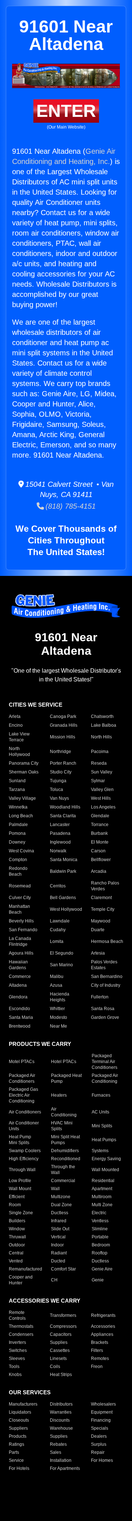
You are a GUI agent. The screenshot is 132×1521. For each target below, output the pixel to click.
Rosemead (20, 885)
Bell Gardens (63, 897)
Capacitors (61, 1334)
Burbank (99, 833)
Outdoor (17, 1244)
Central (16, 1253)
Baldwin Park (63, 871)
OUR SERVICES (30, 1392)
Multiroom (101, 1196)
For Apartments (65, 1468)
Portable (100, 1236)
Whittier (57, 1008)
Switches (18, 1350)
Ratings (16, 1444)
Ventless (100, 1220)
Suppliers (18, 1428)
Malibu (56, 976)
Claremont (101, 897)
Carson (98, 850)
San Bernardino (106, 976)
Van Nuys (59, 798)
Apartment (102, 1188)
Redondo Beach (18, 871)
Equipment (102, 1412)
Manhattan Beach (19, 909)
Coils (55, 1366)
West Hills (101, 798)
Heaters (59, 1095)
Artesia (98, 953)
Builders (17, 1220)
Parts (14, 1452)
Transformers (63, 1315)
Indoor (57, 1244)
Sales (55, 1452)
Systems (100, 1150)
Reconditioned (65, 1158)
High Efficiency (23, 1158)
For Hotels (19, 1468)
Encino (16, 725)
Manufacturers (23, 1404)
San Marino (61, 964)
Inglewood (60, 842)
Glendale (100, 815)
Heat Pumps (104, 1139)
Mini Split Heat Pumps (65, 1139)
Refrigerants (103, 1315)
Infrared (58, 1220)
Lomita (56, 941)
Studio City (61, 772)
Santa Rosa (102, 1008)
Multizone (60, 1196)
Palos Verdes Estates (104, 964)
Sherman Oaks (23, 772)
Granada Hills (63, 725)
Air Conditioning (64, 1112)
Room (15, 1204)
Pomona (17, 833)
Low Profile (20, 1180)
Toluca (56, 789)
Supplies (58, 1342)
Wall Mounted (105, 1169)
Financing (101, 1420)
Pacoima (100, 751)
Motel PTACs (21, 1061)
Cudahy (58, 929)
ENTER (66, 111)
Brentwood (19, 1026)
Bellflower (101, 859)
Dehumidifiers (65, 1150)
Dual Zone (61, 1204)
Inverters (17, 1342)
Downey (17, 842)
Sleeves (17, 1358)
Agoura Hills (21, 953)
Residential (103, 1180)
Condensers (21, 1334)
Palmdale (18, 824)
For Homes (102, 1460)
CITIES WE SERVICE (35, 705)
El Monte (100, 842)
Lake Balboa (103, 725)
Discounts (60, 1420)
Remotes (100, 1358)
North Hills (101, 737)
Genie (98, 1280)
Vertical (58, 1236)
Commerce (20, 976)
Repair (97, 1452)
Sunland (17, 780)
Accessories (103, 1326)
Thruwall (17, 1236)
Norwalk (58, 850)
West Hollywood (66, 909)
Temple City (102, 909)
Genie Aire (102, 1269)
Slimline (100, 1228)
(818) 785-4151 (70, 506)
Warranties (61, 1412)
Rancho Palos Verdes (105, 885)
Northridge (60, 751)
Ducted (58, 1261)
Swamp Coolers (25, 1150)
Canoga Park (63, 716)
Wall (55, 1188)
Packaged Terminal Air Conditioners (104, 1061)
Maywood (100, 921)
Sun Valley (101, 772)
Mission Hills (62, 737)
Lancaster (60, 824)
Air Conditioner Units (24, 1125)
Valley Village (22, 798)
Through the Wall (63, 1169)
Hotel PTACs (63, 1061)
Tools (14, 1366)
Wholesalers (103, 1404)
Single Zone (21, 1212)
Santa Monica (63, 859)
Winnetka (18, 807)
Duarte (97, 929)
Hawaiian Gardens (18, 964)
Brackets (99, 1342)
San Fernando (23, 929)
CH (54, 1280)
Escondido (19, 1008)
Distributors (61, 1404)
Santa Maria (21, 1017)
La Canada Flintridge (20, 941)
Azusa (56, 985)
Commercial (63, 1180)
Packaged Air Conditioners (22, 1078)
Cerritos (58, 885)
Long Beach (21, 815)
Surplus (98, 1444)
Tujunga (58, 780)
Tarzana (17, 789)
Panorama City (23, 763)
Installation (61, 1460)
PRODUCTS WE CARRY (40, 1044)
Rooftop (99, 1253)
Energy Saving (106, 1158)
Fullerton (100, 997)
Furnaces (101, 1095)
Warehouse (61, 1428)
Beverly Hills (21, 921)
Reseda (99, 763)
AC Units (100, 1112)
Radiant (59, 1253)
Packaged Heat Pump (66, 1078)
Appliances (102, 1334)
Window (17, 1228)
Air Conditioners (25, 1112)
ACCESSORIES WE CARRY (44, 1301)
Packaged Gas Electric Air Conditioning (23, 1095)
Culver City (20, 897)
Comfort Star (63, 1269)
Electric (99, 1212)
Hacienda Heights (59, 996)
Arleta (15, 716)
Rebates (58, 1444)
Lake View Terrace (19, 736)
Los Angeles (103, 807)
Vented (16, 1261)
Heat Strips (61, 1374)
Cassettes (60, 1350)
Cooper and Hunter (21, 1279)
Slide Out (60, 1228)
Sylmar (98, 780)
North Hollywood (19, 751)
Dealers (99, 1436)
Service (16, 1460)
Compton (18, 859)
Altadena (18, 985)
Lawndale (60, 921)
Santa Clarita (63, 815)
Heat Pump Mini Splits (20, 1139)
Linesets (58, 1358)
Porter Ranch (63, 763)
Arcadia (98, 871)
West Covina (21, 850)
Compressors (63, 1326)
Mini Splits (102, 1125)
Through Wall (22, 1169)
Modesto (58, 1017)
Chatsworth (102, 716)
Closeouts (19, 1420)
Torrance (100, 824)
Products (17, 1436)
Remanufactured (25, 1269)
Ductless (59, 1212)
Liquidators (20, 1412)
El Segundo (61, 953)
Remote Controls (17, 1315)
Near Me (58, 1026)
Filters (97, 1350)
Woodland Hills (65, 807)
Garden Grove (105, 1017)
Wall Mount (20, 1188)
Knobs (15, 1374)
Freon (97, 1366)
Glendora (18, 997)
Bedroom (101, 1244)
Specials (99, 1428)
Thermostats (21, 1326)
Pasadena (60, 833)
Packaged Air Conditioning (105, 1078)
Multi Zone (102, 1204)
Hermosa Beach (107, 941)
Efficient (17, 1196)
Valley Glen (102, 789)
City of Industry (105, 985)
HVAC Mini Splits (62, 1125)
